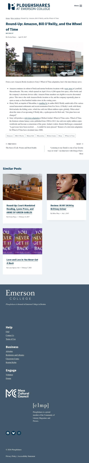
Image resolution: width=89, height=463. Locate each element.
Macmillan (40, 136)
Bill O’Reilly (19, 136)
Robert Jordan (51, 136)
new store (69, 88)
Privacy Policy (11, 456)
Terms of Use (11, 339)
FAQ (7, 331)
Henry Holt (30, 136)
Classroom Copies (12, 358)
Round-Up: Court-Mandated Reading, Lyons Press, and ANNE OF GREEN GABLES (20, 209)
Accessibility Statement (26, 456)
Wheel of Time (70, 136)
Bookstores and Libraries (15, 355)
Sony (60, 136)
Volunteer (9, 374)
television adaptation (32, 118)
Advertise (9, 351)
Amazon (10, 136)
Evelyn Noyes (12, 37)
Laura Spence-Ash (14, 268)
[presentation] (22, 187)
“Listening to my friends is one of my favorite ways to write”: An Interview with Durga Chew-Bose (65, 149)
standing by (43, 103)
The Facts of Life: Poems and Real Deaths (21, 146)
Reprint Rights (11, 362)
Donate (8, 378)
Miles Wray (56, 213)
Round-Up (9, 33)
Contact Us (10, 335)
